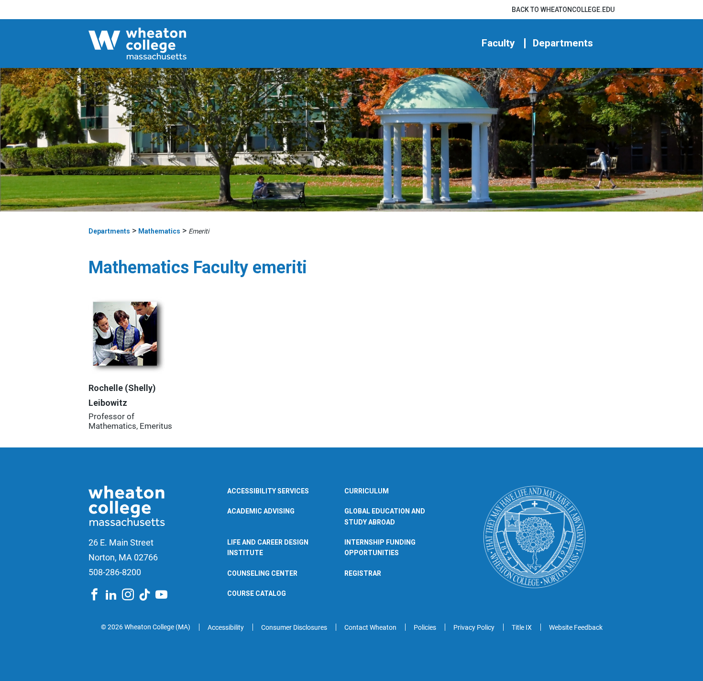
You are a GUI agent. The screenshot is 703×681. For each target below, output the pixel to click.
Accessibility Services (268, 491)
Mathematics (159, 231)
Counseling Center (262, 573)
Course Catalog (256, 593)
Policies (425, 627)
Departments (563, 43)
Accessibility (226, 627)
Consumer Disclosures (294, 627)
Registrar (362, 573)
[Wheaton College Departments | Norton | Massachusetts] (167, 43)
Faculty (498, 43)
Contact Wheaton (370, 627)
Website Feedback (576, 627)
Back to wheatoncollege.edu (563, 9)
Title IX (522, 627)
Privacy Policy (473, 627)
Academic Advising (261, 511)
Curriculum (366, 491)
